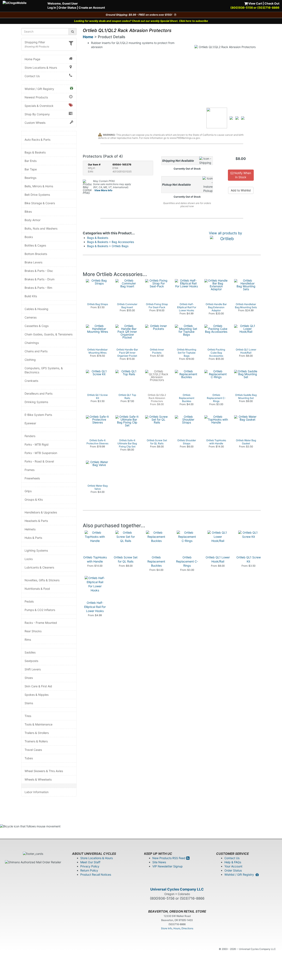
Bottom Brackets (36, 254)
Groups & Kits (34, 499)
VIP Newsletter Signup (167, 866)
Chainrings (32, 342)
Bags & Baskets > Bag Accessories (110, 242)
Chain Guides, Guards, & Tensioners (48, 334)
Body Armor (32, 220)
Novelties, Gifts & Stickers (42, 580)
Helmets (30, 529)
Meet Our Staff (90, 862)
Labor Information (37, 792)
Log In (51, 7)
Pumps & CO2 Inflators (40, 610)
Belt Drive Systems (37, 194)
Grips (28, 491)
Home (88, 37)
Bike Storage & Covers (40, 203)
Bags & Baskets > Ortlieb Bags (107, 246)
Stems (29, 703)
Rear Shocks (33, 631)
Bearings (30, 177)
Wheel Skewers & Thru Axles (44, 771)
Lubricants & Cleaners (39, 567)
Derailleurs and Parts (38, 393)
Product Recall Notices (95, 874)
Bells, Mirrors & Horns (39, 186)
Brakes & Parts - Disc (39, 270)
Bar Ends (31, 161)
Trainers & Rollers (36, 741)
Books (29, 237)
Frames (29, 470)
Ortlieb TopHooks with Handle (95, 559)
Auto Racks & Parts (37, 139)
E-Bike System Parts (38, 414)
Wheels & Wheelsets (38, 779)
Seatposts (31, 661)
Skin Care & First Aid (38, 686)
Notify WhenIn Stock (242, 175)
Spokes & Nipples (37, 694)
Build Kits (31, 296)
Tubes (29, 758)
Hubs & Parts (33, 537)
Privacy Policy (89, 866)
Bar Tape (31, 169)
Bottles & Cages (35, 245)
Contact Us (32, 76)
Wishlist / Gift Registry (39, 89)
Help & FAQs (232, 862)
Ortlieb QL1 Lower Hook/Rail (218, 559)
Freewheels (32, 478)
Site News (159, 862)
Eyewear (30, 423)
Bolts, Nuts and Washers (41, 228)
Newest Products (36, 97)
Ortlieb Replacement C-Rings (187, 561)
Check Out (271, 3)
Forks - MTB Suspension (41, 453)
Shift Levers (33, 669)
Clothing (30, 359)
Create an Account (92, 7)
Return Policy (89, 870)
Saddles (30, 652)
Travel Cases (33, 749)
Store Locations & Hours (41, 67)
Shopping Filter (35, 42)
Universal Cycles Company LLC (177, 889)
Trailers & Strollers (37, 733)
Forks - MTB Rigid (37, 444)
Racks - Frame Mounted (41, 622)
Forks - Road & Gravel (39, 461)
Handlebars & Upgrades (41, 512)
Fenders (30, 436)
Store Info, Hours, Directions (177, 928)
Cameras (31, 317)
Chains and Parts (36, 351)
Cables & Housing (36, 309)
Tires (28, 716)
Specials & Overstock (39, 105)
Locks (29, 559)
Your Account (233, 866)
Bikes (28, 211)
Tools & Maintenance (38, 724)
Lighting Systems (36, 550)
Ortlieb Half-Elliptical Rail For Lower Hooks (95, 607)
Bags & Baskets (35, 152)
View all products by (225, 233)
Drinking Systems (36, 402)
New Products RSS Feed (169, 858)
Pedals (29, 601)
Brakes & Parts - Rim (38, 287)
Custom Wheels (35, 122)
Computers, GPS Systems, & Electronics (44, 370)
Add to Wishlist (241, 190)
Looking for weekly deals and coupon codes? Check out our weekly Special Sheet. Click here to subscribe (141, 20)
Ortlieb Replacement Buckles (156, 561)
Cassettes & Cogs (37, 326)
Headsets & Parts (36, 520)
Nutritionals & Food (37, 588)
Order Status (67, 7)
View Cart (255, 3)
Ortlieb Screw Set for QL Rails (125, 559)
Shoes (29, 677)
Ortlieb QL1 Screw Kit (248, 559)
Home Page (32, 59)
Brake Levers (33, 262)
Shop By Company (37, 114)
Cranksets (31, 380)
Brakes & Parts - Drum (40, 279)
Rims (28, 639)
